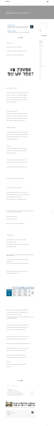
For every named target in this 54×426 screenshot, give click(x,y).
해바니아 (8, 1)
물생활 (40, 67)
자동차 (40, 70)
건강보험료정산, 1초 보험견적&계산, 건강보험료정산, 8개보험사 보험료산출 (18, 32)
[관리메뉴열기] (52, 212)
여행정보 (40, 49)
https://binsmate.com (10, 24)
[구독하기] (52, 213)
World (40, 78)
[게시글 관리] (10, 385)
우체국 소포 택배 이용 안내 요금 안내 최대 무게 (13, 391)
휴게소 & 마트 (41, 53)
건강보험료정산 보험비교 (11, 25)
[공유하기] (9, 385)
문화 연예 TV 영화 (41, 74)
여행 (19, 4)
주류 (16, 4)
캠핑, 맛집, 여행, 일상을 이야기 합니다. (11, 412)
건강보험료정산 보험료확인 (11, 31)
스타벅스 (40, 64)
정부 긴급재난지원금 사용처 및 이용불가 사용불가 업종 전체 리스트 (15, 394)
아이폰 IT (41, 75)
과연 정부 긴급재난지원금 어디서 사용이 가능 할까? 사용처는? (15, 393)
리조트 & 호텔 (41, 52)
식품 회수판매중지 (41, 66)
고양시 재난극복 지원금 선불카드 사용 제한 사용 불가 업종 (14, 395)
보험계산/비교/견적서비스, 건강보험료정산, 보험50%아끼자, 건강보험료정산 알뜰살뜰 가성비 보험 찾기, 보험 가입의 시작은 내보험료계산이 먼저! (17, 27)
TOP (47, 425)
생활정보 (40, 61)
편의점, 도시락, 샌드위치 (42, 65)
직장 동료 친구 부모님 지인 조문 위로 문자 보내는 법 (13, 392)
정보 (23, 4)
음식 (12, 4)
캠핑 (9, 4)
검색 (45, 1)
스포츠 (40, 71)
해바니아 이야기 (41, 42)
